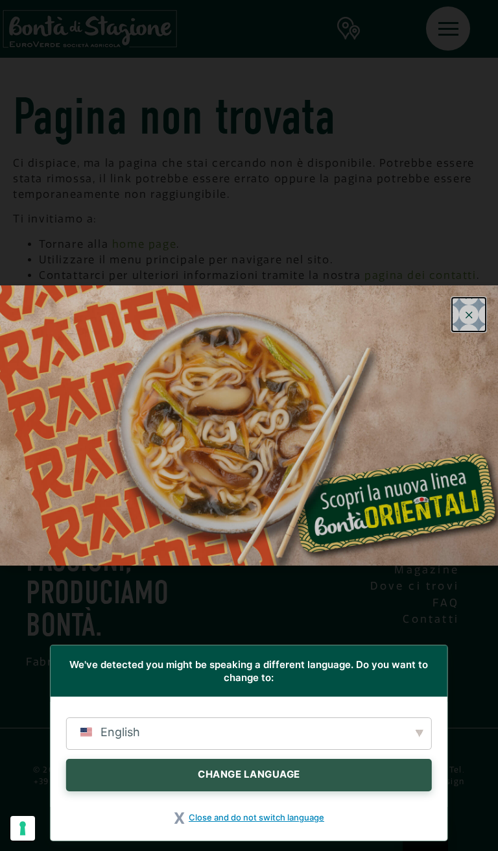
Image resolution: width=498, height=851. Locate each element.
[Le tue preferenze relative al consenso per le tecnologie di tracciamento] (22, 828)
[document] (249, 425)
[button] (469, 314)
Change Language (249, 774)
